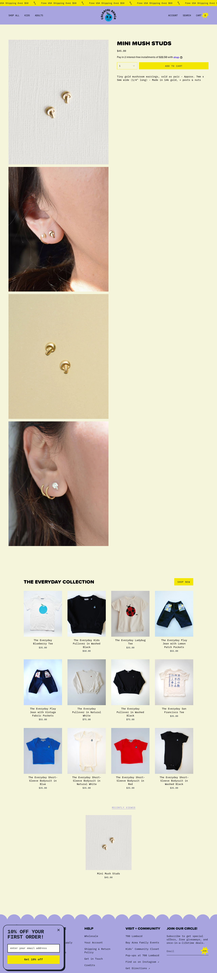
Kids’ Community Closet (142, 949)
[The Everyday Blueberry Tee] (43, 614)
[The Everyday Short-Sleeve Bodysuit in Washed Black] (174, 751)
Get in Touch (93, 958)
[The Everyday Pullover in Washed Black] (130, 682)
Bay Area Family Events (142, 942)
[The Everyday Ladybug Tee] (130, 614)
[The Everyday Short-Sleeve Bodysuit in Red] (130, 751)
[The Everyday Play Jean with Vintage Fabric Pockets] (43, 682)
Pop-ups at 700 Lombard (142, 955)
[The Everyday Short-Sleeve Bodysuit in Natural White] (86, 751)
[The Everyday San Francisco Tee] (174, 682)
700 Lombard (134, 936)
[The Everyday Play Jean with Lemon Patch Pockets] (174, 614)
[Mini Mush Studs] (109, 842)
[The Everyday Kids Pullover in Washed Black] (86, 614)
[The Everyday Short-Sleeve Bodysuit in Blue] (43, 751)
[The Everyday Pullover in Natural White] (86, 682)
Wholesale (91, 936)
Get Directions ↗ (138, 968)
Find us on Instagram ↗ (142, 961)
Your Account (93, 942)
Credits (89, 965)
